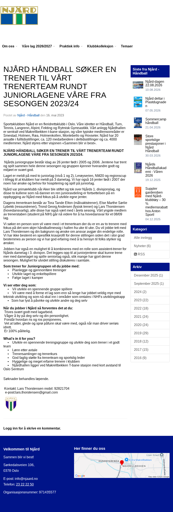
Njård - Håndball (28, 115)
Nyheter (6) (142, 246)
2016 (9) (140, 358)
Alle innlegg (143, 237)
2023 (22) (141, 300)
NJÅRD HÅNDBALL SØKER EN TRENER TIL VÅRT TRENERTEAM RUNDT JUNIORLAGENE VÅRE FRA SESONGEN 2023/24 (59, 86)
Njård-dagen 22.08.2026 (154, 83)
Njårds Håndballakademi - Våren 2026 (155, 169)
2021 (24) (141, 316)
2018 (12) (141, 341)
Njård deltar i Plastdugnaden (155, 102)
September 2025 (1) (149, 283)
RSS (141, 254)
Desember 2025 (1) (148, 275)
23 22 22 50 (25, 484)
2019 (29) (141, 333)
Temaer (127, 46)
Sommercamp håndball (155, 121)
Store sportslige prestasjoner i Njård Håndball (155, 143)
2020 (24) (141, 325)
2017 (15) (141, 349)
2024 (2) (140, 292)
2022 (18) (141, 308)
